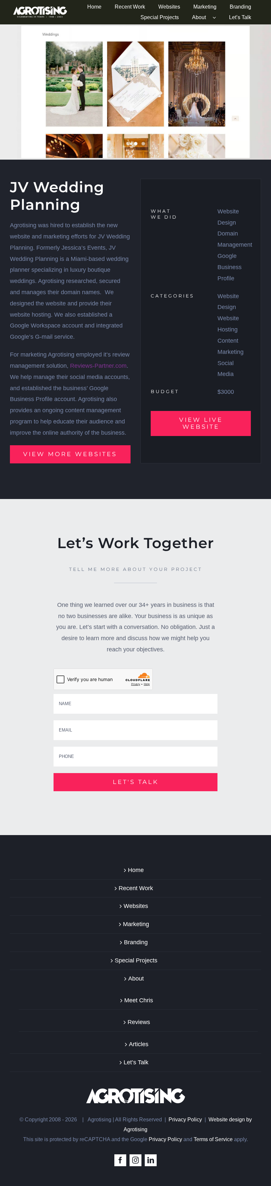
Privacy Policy (185, 1119)
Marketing (136, 924)
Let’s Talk (136, 1062)
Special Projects (136, 960)
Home (136, 870)
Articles (138, 1044)
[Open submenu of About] (217, 17)
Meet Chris (138, 1000)
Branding (136, 942)
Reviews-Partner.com (98, 365)
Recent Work (136, 888)
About (136, 978)
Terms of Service (213, 1139)
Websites (136, 906)
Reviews (139, 1022)
